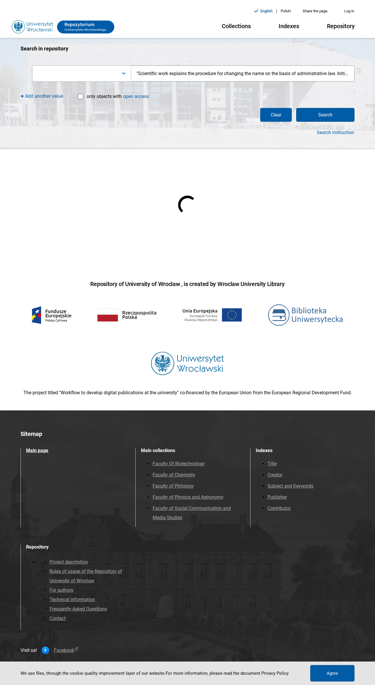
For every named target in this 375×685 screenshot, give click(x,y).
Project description (69, 562)
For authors (61, 590)
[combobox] (82, 73)
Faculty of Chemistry (174, 475)
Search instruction (335, 132)
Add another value (44, 96)
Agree (332, 673)
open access (136, 96)
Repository (341, 26)
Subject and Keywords (290, 486)
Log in (349, 11)
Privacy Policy (275, 673)
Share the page (315, 11)
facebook (64, 650)
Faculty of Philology (173, 486)
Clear (276, 115)
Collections (236, 26)
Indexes (289, 26)
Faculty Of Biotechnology (179, 463)
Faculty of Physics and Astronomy (188, 497)
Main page (37, 450)
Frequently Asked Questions (78, 609)
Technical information (72, 599)
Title (272, 463)
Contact (58, 618)
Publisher (277, 497)
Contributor (279, 508)
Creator (274, 475)
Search (325, 115)
